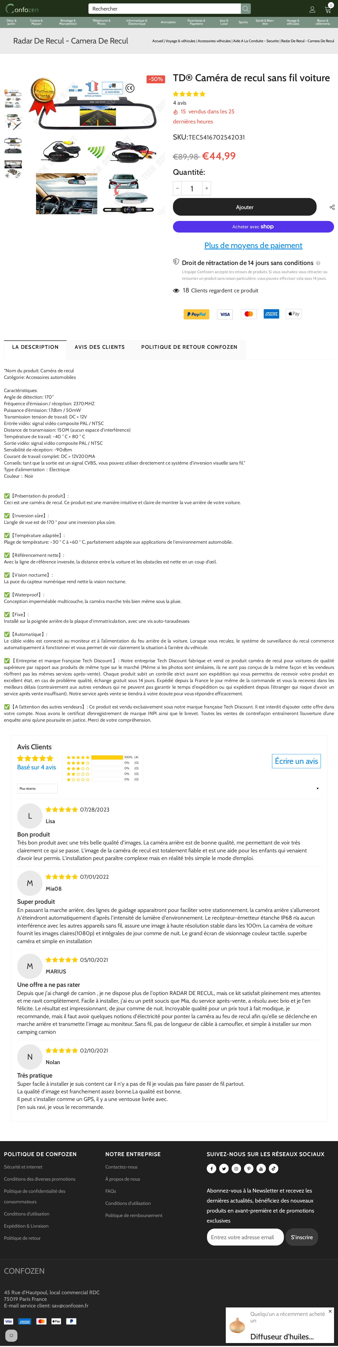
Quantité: (189, 172)
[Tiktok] (273, 1168)
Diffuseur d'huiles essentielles (279, 1337)
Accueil (157, 40)
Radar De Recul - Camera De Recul (307, 40)
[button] (189, 94)
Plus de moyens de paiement (253, 245)
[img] (62, 809)
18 (186, 290)
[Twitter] (224, 1168)
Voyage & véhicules (181, 40)
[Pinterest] (248, 1168)
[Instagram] (236, 1168)
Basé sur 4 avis (36, 767)
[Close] (330, 1311)
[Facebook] (211, 1168)
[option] (96, 145)
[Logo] (22, 8)
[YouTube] (261, 1168)
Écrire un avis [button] (296, 761)
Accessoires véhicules (215, 40)
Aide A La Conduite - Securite (256, 40)
